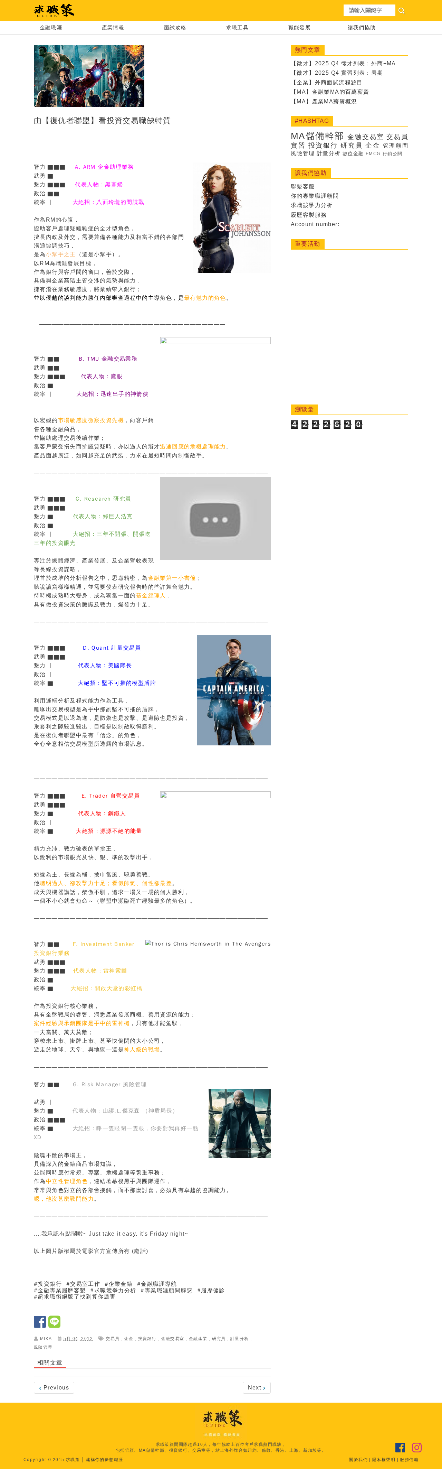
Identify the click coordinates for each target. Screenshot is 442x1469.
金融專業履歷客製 (62, 1290)
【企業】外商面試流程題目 (327, 82)
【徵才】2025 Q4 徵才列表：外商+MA (343, 63)
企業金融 (120, 1284)
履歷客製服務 (309, 215)
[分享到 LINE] (54, 1325)
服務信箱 (409, 1459)
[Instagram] (417, 1448)
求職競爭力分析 (312, 205)
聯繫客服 (303, 186)
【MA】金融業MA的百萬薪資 (330, 92)
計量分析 (239, 1338)
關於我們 (358, 1459)
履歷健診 (213, 1290)
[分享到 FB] (41, 1325)
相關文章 (50, 1362)
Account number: (315, 224)
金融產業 (198, 1338)
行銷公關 (393, 153)
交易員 (112, 1338)
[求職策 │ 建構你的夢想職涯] (54, 10)
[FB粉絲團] (400, 1448)
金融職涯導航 (159, 1284)
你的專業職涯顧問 (315, 196)
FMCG (373, 153)
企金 (129, 1338)
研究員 (219, 1338)
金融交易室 (172, 1338)
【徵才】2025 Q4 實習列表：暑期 (337, 73)
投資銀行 (50, 1284)
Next (255, 1388)
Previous (55, 1388)
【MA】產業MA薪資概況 (324, 101)
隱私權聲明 (383, 1459)
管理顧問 (395, 146)
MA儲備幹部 (317, 136)
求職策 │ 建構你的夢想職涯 (94, 1459)
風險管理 (43, 1347)
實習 (298, 145)
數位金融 (353, 153)
